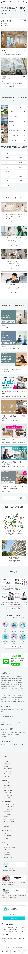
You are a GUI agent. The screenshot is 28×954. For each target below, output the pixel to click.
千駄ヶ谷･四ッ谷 (13, 684)
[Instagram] (10, 934)
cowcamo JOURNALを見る (14, 647)
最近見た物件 (7, 764)
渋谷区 (18, 709)
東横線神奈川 (4, 697)
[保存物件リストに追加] (24, 50)
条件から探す (7, 783)
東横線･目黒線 (19, 678)
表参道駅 (3, 724)
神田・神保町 (4, 695)
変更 (19, 952)
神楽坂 (20, 680)
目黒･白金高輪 (4, 678)
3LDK (11, 746)
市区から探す (7, 787)
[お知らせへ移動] (23, 2)
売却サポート (7, 833)
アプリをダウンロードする (14, 914)
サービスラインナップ (9, 806)
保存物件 (6, 766)
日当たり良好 (18, 732)
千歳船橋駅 (3, 722)
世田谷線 (3, 688)
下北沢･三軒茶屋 (11, 678)
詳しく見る (14, 221)
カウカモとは (7, 844)
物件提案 (6, 816)
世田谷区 (14, 709)
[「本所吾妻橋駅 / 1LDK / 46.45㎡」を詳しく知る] (14, 39)
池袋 (16, 690)
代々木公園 (10, 680)
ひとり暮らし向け (9, 734)
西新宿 (19, 684)
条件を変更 (23, 21)
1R (1, 744)
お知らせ (6, 761)
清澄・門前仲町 (19, 682)
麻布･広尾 (9, 676)
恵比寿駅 (23, 722)
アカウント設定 (7, 773)
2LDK (2, 746)
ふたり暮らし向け (18, 734)
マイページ (6, 759)
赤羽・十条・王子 (4, 699)
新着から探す (7, 785)
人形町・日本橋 (14, 693)
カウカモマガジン (8, 826)
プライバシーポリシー (19, 938)
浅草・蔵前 (23, 688)
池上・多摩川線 (18, 686)
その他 (22, 701)
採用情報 (4, 941)
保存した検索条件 (8, 768)
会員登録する (14, 918)
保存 (25, 952)
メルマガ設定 (7, 776)
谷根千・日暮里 (21, 693)
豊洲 (13, 682)
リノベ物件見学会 (8, 814)
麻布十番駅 (14, 724)
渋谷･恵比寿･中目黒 (17, 676)
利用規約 (10, 938)
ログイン (18, 1)
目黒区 (9, 709)
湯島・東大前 (7, 693)
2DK (23, 744)
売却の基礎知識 (7, 835)
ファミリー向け (4, 736)
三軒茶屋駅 (3, 720)
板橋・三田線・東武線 (5, 701)
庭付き (12, 732)
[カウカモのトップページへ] (6, 2)
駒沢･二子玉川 (4, 680)
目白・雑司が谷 (11, 690)
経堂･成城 (8, 688)
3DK (8, 746)
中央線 (7, 684)
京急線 (18, 701)
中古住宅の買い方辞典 (9, 821)
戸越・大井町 (11, 686)
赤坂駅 (18, 722)
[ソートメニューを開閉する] (2, 951)
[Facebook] (6, 934)
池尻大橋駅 (17, 720)
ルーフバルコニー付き (5, 732)
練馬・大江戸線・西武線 (15, 699)
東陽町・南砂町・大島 (18, 695)
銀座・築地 (9, 682)
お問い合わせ (7, 854)
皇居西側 (3, 684)
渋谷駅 (12, 720)
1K (4, 744)
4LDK (20, 746)
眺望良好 (24, 732)
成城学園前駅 (23, 720)
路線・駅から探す (8, 790)
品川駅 (8, 720)
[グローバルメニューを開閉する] (26, 2)
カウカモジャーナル (8, 824)
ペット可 (3, 734)
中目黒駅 (14, 722)
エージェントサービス (9, 804)
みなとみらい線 (11, 697)
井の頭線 (16, 680)
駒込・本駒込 (10, 695)
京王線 (12, 688)
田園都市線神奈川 (19, 697)
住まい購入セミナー (8, 809)
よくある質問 (7, 852)
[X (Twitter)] (3, 934)
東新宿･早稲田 (4, 686)
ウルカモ (6, 838)
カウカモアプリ (7, 849)
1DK (7, 744)
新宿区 (5, 709)
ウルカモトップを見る (14, 608)
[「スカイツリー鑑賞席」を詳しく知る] (14, 66)
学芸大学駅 (8, 724)
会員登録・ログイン (8, 857)
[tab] (13, 73)
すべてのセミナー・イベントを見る (14, 498)
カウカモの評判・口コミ (9, 847)
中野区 (22, 709)
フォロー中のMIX (8, 771)
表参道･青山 (3, 676)
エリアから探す (7, 792)
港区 (2, 709)
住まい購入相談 (7, 811)
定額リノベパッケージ (9, 819)
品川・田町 (3, 682)
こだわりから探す (8, 795)
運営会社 (4, 938)
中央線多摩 (13, 701)
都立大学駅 (9, 722)
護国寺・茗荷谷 (21, 690)
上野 (2, 693)
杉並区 (2, 711)
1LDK (10, 744)
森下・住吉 (17, 688)
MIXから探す (7, 797)
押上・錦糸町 (4, 690)
